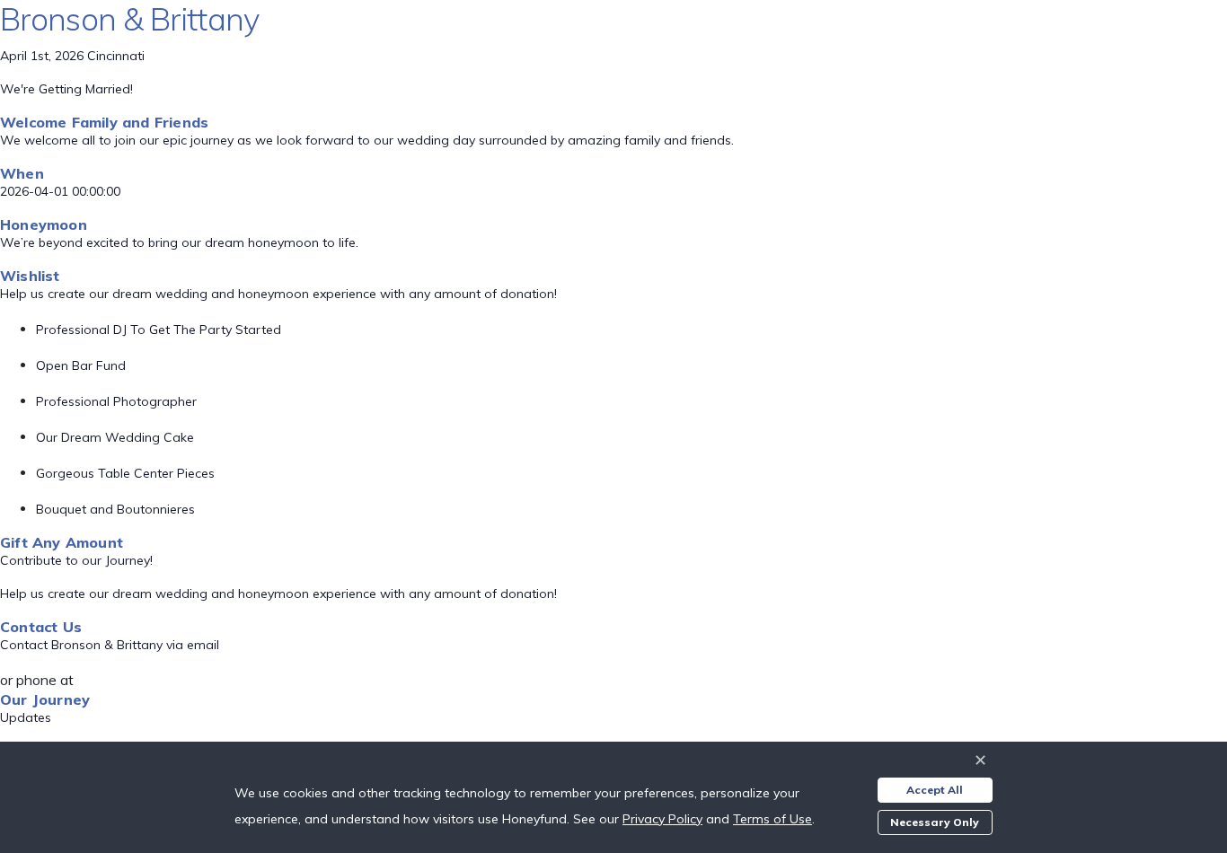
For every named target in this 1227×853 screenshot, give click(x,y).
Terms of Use (772, 819)
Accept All (934, 789)
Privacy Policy (662, 819)
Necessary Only (934, 822)
